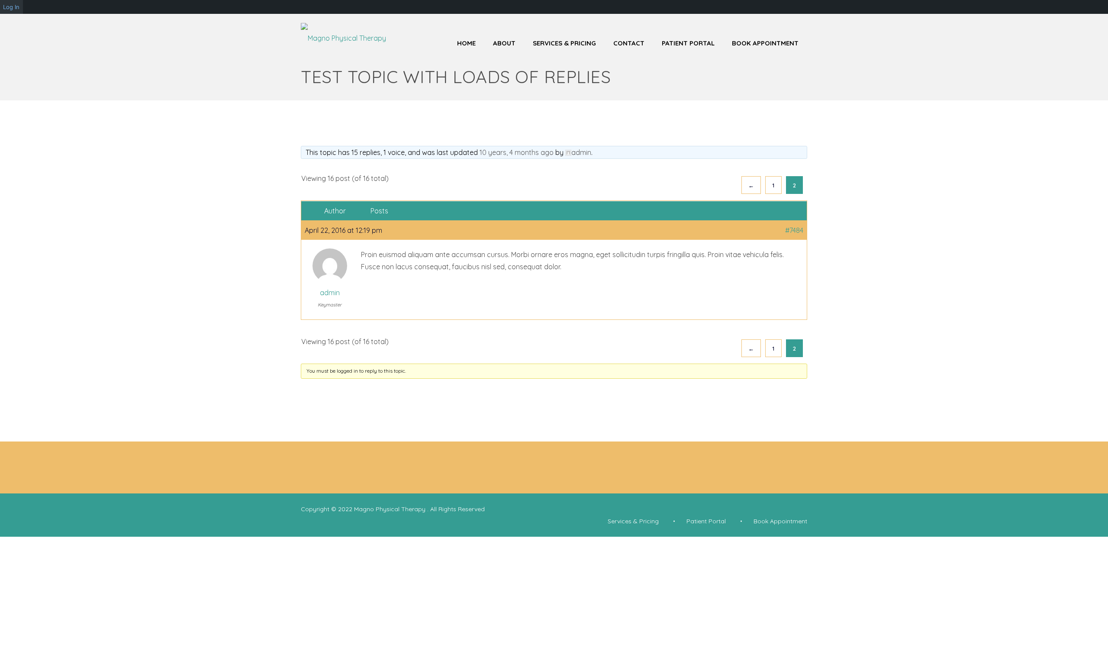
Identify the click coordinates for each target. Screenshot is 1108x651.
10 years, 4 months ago (517, 152)
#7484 (794, 230)
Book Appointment (765, 43)
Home (466, 43)
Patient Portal (688, 43)
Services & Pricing (564, 43)
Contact (628, 43)
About (504, 43)
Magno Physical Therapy (390, 509)
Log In (11, 6)
